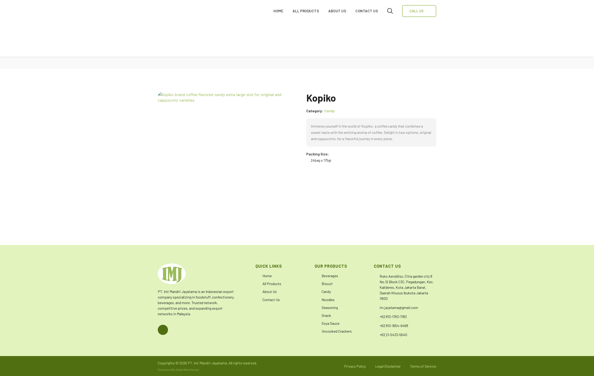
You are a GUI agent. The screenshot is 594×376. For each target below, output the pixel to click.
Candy (329, 111)
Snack (326, 315)
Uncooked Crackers (337, 331)
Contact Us (366, 11)
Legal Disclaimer (388, 366)
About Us (337, 11)
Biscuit (327, 283)
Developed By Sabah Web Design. (179, 369)
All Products (306, 11)
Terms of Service (423, 366)
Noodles (328, 299)
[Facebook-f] (163, 330)
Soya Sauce (330, 323)
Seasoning (330, 307)
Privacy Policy (355, 366)
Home (278, 11)
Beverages (330, 275)
